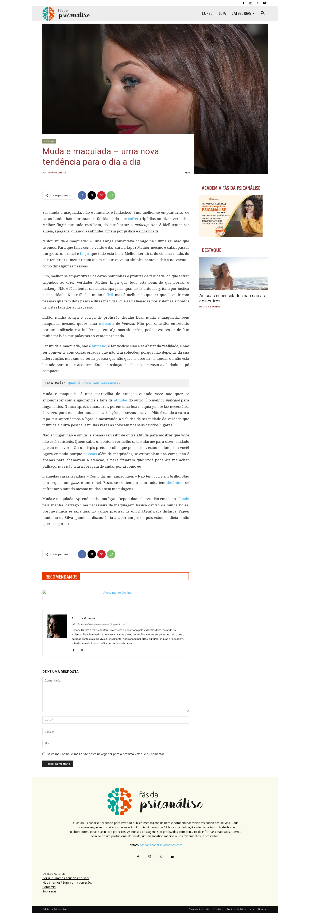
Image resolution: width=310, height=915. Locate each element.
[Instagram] (250, 3)
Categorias (241, 13)
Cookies (218, 909)
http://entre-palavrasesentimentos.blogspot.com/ (99, 624)
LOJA (222, 13)
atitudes (121, 400)
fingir (84, 253)
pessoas (90, 454)
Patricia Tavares (209, 306)
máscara (106, 323)
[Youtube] (264, 3)
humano (99, 346)
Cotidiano (49, 141)
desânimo (175, 482)
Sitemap (263, 909)
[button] (262, 14)
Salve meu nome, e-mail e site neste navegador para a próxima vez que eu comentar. (106, 754)
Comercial (49, 887)
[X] (257, 3)
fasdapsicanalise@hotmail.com (161, 845)
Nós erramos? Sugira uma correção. (67, 882)
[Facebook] (243, 3)
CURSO (207, 13)
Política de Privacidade (240, 909)
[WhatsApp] (111, 195)
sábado (183, 499)
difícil (108, 295)
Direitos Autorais (53, 874)
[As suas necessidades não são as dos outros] (233, 273)
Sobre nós (49, 891)
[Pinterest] (101, 195)
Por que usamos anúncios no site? (65, 878)
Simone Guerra (56, 172)
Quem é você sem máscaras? (94, 383)
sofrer (133, 219)
